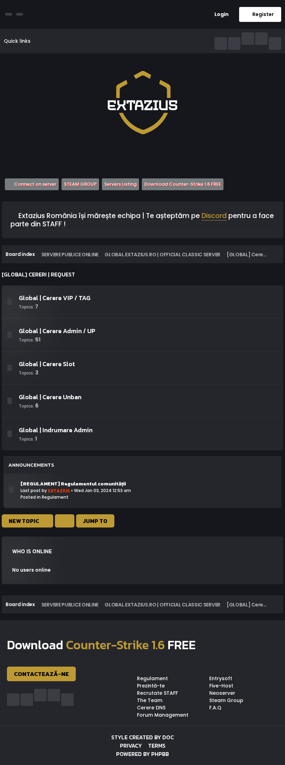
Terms (156, 745)
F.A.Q (215, 707)
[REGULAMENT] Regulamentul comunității (73, 484)
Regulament (55, 497)
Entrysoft (220, 678)
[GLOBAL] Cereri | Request (38, 274)
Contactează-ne (41, 673)
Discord (214, 216)
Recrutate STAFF (157, 693)
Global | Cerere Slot (47, 364)
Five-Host (221, 685)
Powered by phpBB (142, 754)
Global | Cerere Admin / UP (57, 331)
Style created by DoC (142, 737)
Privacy (131, 745)
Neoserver (222, 693)
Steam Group (226, 700)
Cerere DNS (151, 707)
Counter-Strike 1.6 (115, 645)
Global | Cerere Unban (50, 397)
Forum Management (162, 714)
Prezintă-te (151, 685)
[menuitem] (219, 14)
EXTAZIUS (59, 491)
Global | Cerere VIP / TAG (54, 298)
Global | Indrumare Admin (55, 430)
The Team (149, 700)
